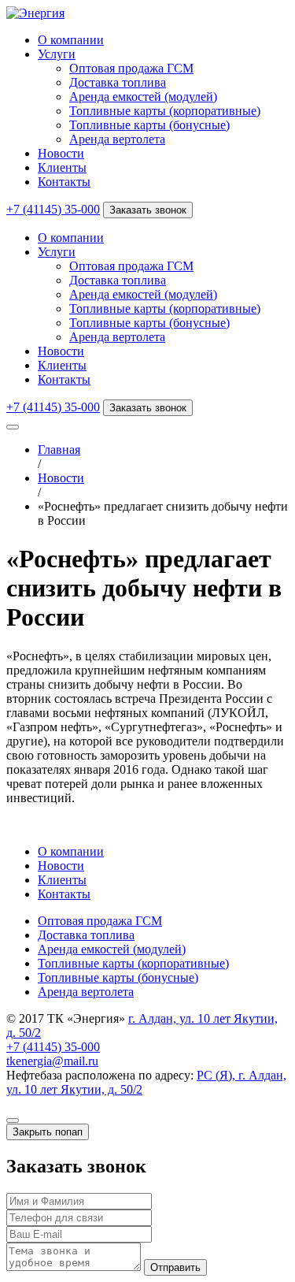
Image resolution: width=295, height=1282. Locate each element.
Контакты (64, 181)
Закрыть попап (48, 1132)
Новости (61, 153)
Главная (59, 449)
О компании (71, 39)
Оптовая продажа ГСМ (131, 68)
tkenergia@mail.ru (52, 1061)
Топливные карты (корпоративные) (164, 110)
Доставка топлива (117, 82)
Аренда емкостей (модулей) (143, 96)
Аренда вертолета (117, 139)
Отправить (175, 1267)
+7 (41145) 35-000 (53, 209)
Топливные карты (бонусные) (149, 125)
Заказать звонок (147, 210)
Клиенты (62, 167)
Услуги (57, 54)
